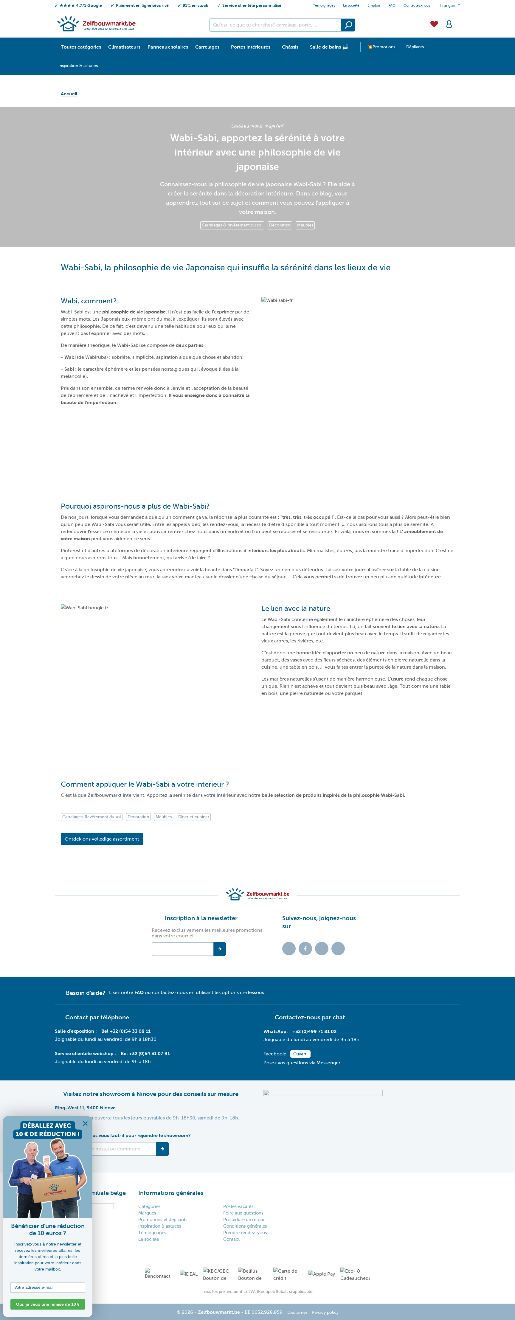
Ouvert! (300, 1054)
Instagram (321, 948)
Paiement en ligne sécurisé (142, 5)
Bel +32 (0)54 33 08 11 (126, 1031)
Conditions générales (245, 1226)
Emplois (373, 5)
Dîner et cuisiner (193, 817)
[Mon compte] (449, 23)
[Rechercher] (348, 25)
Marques (147, 1213)
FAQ (391, 5)
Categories (149, 1206)
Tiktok (289, 948)
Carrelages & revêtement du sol (232, 225)
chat (339, 1017)
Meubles (305, 225)
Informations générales (170, 1192)
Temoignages (324, 5)
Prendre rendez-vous (245, 1232)
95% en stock (195, 5)
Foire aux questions (243, 1213)
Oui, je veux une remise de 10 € (48, 1304)
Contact (231, 1239)
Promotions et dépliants (162, 1219)
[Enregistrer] (162, 1149)
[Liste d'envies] (434, 23)
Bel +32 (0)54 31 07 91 (145, 1053)
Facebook (305, 948)
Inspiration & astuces (159, 1226)
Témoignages (152, 1232)
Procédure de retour (244, 1219)
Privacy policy (325, 1312)
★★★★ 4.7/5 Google (81, 5)
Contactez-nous (417, 5)
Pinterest (338, 948)
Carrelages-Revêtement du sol (91, 817)
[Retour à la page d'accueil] (96, 23)
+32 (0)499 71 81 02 (314, 1031)
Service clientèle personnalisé (251, 5)
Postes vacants (238, 1206)
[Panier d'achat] (458, 20)
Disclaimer (297, 1312)
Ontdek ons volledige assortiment (102, 838)
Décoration (280, 225)
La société (351, 5)
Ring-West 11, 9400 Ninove (85, 1107)
